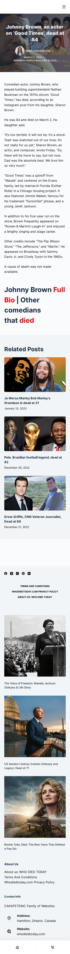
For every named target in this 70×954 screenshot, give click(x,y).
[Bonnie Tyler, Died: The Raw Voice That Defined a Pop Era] (35, 807)
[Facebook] (5, 573)
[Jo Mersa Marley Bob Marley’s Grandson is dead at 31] (35, 374)
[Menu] (64, 7)
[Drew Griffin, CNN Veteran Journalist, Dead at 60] (35, 493)
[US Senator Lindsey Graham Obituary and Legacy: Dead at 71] (35, 726)
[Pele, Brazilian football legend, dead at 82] (35, 433)
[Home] (17, 947)
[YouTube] (29, 573)
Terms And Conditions (35, 586)
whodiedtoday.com (31, 934)
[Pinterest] (23, 573)
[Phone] (53, 947)
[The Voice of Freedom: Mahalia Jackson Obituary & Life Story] (35, 646)
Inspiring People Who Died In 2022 (35, 60)
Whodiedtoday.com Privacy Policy (35, 591)
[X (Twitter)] (11, 573)
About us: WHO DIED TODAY (35, 597)
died (26, 320)
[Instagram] (17, 573)
